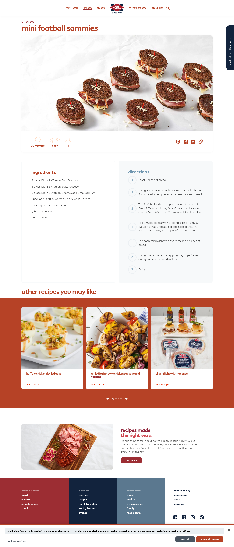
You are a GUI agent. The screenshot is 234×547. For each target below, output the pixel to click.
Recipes (87, 7)
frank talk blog (88, 503)
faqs (177, 499)
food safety (134, 512)
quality (131, 499)
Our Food (72, 7)
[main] (117, 535)
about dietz (134, 490)
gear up (83, 495)
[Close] (228, 530)
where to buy (182, 490)
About (101, 7)
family (130, 508)
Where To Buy (137, 7)
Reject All (185, 539)
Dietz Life (157, 7)
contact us (180, 495)
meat (24, 495)
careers (179, 503)
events (83, 512)
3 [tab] (118, 398)
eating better (87, 508)
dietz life (84, 490)
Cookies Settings (16, 541)
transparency (135, 503)
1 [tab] (113, 399)
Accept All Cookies (210, 539)
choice (130, 495)
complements (29, 503)
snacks (25, 508)
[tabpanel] (52, 348)
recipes (83, 499)
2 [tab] (116, 398)
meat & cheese (30, 490)
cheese (25, 499)
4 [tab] (121, 398)
